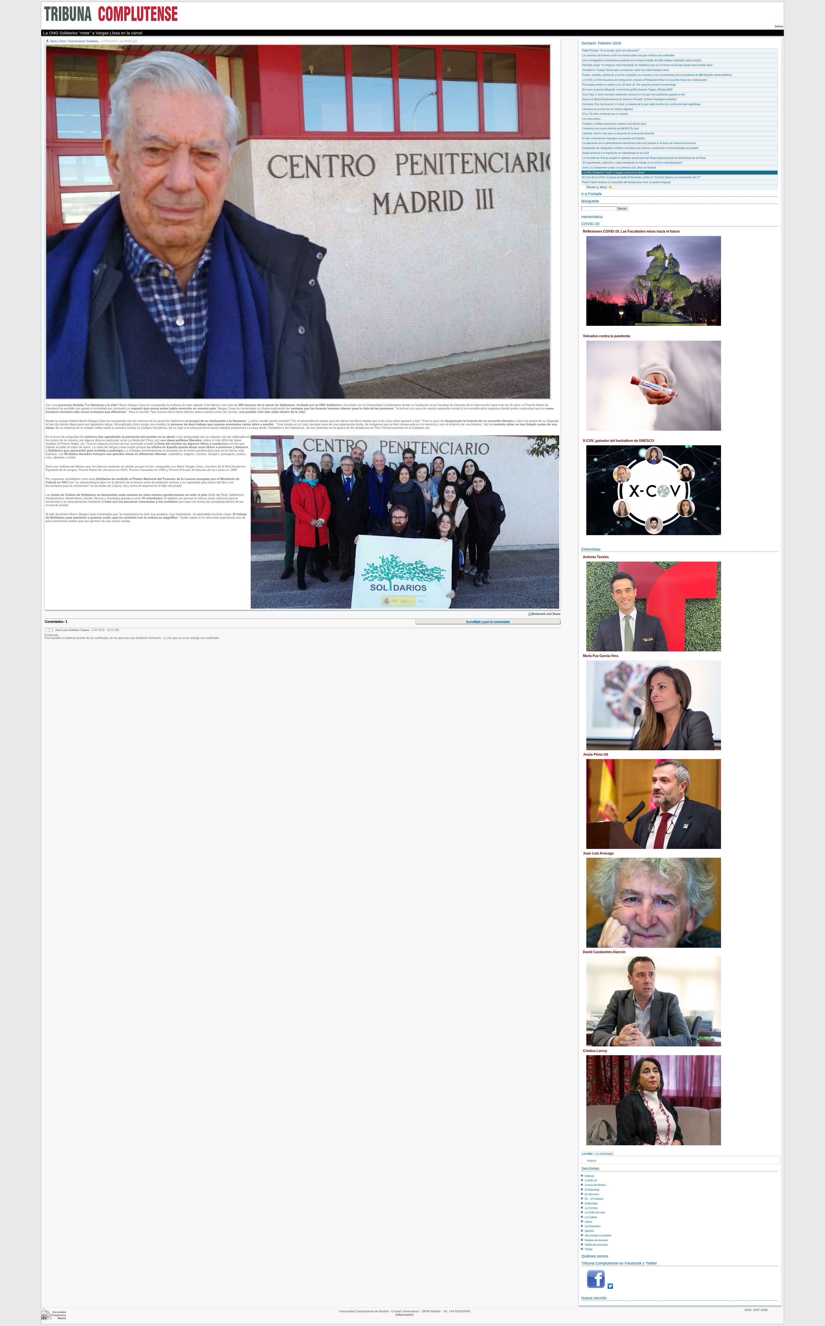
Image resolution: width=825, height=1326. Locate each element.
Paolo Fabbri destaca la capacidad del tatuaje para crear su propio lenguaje (626, 182)
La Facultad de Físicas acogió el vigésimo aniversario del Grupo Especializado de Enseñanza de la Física (644, 157)
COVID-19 (590, 223)
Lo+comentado (604, 1154)
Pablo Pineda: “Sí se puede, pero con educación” (611, 50)
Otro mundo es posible (598, 1235)
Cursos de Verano (595, 1185)
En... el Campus (594, 1198)
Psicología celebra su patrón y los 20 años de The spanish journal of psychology (629, 84)
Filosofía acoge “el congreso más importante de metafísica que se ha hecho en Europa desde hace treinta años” (647, 65)
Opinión (589, 1231)
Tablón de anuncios (596, 1244)
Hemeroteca (591, 216)
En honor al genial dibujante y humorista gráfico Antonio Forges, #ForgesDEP (627, 89)
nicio (779, 26)
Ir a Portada (591, 193)
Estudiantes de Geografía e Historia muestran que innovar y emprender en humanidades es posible (640, 148)
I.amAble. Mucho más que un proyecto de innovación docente (618, 133)
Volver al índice (597, 187)
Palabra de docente (596, 1240)
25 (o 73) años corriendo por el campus (605, 113)
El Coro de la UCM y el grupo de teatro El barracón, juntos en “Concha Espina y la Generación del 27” (641, 177)
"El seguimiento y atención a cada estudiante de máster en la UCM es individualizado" (632, 162)
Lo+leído (587, 1154)
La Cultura (591, 1217)
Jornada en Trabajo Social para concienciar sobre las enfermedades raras (625, 70)
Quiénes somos (594, 1256)
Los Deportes (592, 1226)
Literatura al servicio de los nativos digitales (607, 109)
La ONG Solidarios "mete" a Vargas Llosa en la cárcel (613, 172)
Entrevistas (590, 549)
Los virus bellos (591, 118)
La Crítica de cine (595, 1212)
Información (404, 1314)
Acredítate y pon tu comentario (488, 622)
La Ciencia (591, 1208)
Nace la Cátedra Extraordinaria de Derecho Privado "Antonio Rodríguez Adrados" (629, 99)
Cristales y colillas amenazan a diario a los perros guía (614, 123)
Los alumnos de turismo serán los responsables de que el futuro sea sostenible (628, 55)
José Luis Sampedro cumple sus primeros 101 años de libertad (619, 167)
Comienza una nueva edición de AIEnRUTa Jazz (610, 128)
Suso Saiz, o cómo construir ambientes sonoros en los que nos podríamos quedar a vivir (633, 94)
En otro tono (592, 1194)
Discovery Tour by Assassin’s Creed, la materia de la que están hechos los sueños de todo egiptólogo (641, 104)
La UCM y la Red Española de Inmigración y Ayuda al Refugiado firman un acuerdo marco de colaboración (644, 79)
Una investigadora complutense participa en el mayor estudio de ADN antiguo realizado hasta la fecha (641, 60)
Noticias (589, 1175)
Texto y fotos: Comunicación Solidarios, (75, 41)
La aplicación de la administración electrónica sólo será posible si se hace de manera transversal (639, 143)
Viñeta (588, 1249)
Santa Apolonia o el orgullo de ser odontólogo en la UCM (615, 153)
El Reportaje (592, 1189)
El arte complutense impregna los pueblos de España (613, 138)
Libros (588, 1221)
